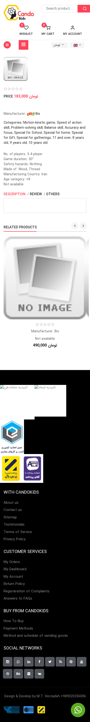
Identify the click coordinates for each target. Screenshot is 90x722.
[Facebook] (39, 662)
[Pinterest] (71, 662)
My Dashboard (15, 569)
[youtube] (81, 662)
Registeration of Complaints (26, 591)
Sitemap (10, 517)
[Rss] (60, 662)
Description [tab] (15, 194)
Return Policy (14, 584)
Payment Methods (18, 628)
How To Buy (14, 621)
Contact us (13, 510)
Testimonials (14, 525)
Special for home (57, 132)
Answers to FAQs (18, 598)
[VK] (39, 674)
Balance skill (53, 127)
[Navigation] (23, 45)
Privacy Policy (14, 539)
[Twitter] (50, 662)
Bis (37, 113)
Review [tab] (36, 194)
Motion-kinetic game (39, 122)
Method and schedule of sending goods (36, 636)
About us (11, 503)
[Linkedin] (29, 662)
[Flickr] (29, 674)
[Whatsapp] (18, 662)
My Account (13, 577)
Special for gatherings (34, 137)
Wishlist (26, 30)
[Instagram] (7, 662)
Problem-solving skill (27, 127)
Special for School (28, 132)
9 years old (18, 143)
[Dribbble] (7, 674)
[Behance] (18, 674)
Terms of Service (18, 532)
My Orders (12, 562)
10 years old (38, 143)
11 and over (62, 137)
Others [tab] (53, 194)
